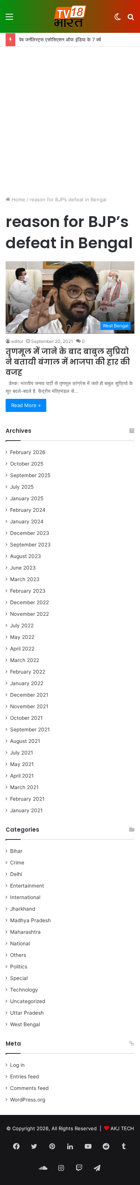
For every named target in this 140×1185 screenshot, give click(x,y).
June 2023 (23, 568)
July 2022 (22, 625)
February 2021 (27, 799)
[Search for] (130, 19)
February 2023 (28, 591)
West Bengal (25, 1024)
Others (18, 955)
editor (17, 341)
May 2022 (22, 637)
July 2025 (22, 487)
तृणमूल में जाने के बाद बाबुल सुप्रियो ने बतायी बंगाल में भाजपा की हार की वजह (68, 362)
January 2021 (26, 810)
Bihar (16, 851)
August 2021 (25, 741)
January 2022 (26, 683)
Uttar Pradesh (27, 1013)
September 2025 (30, 475)
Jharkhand (22, 909)
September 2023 (30, 545)
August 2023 (25, 556)
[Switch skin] (117, 19)
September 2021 (30, 729)
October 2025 (26, 464)
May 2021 (22, 764)
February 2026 (28, 452)
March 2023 (25, 579)
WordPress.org (27, 1100)
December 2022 (29, 602)
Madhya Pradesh (30, 920)
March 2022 (24, 660)
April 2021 (22, 776)
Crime (17, 863)
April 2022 (22, 649)
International (25, 897)
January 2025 (26, 498)
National (20, 943)
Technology (24, 990)
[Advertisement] (70, 120)
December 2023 (29, 533)
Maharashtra (25, 932)
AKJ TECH (122, 1128)
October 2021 (26, 718)
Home (17, 199)
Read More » (26, 405)
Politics (18, 967)
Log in (17, 1065)
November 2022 (29, 614)
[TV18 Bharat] (70, 16)
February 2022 (27, 672)
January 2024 (27, 521)
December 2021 (29, 695)
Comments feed (29, 1088)
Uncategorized (27, 1001)
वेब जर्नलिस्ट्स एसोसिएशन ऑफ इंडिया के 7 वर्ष (60, 39)
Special (19, 978)
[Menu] (9, 19)
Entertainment (27, 886)
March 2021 (24, 787)
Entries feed (24, 1077)
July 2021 (21, 753)
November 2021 (29, 706)
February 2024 (28, 510)
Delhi (16, 874)
